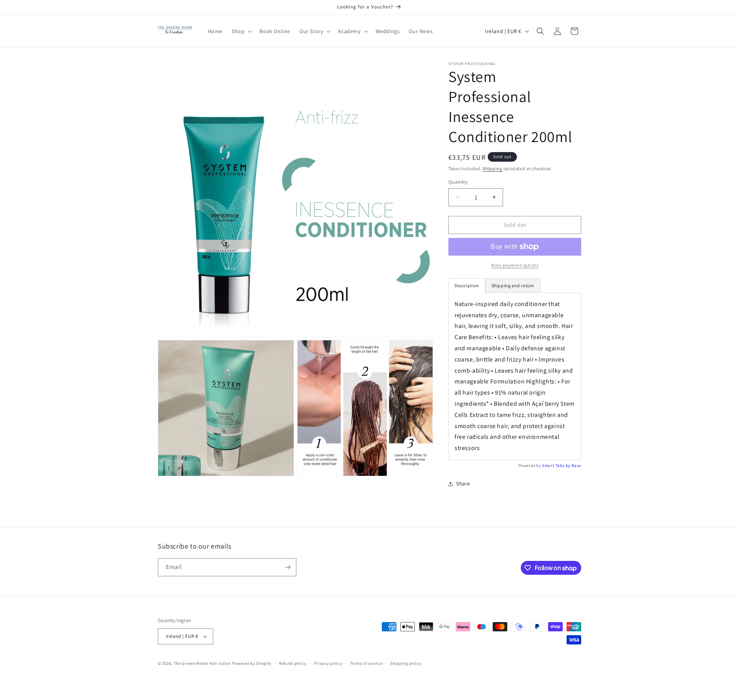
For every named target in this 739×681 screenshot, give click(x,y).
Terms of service (366, 663)
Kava (576, 465)
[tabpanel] (514, 376)
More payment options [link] (514, 265)
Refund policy (292, 663)
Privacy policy (328, 663)
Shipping (492, 168)
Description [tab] (467, 285)
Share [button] (463, 483)
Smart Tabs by (556, 465)
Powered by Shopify (252, 663)
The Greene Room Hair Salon (203, 663)
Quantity (458, 182)
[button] (241, 31)
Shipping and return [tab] (513, 285)
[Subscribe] (287, 567)
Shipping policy (406, 663)
